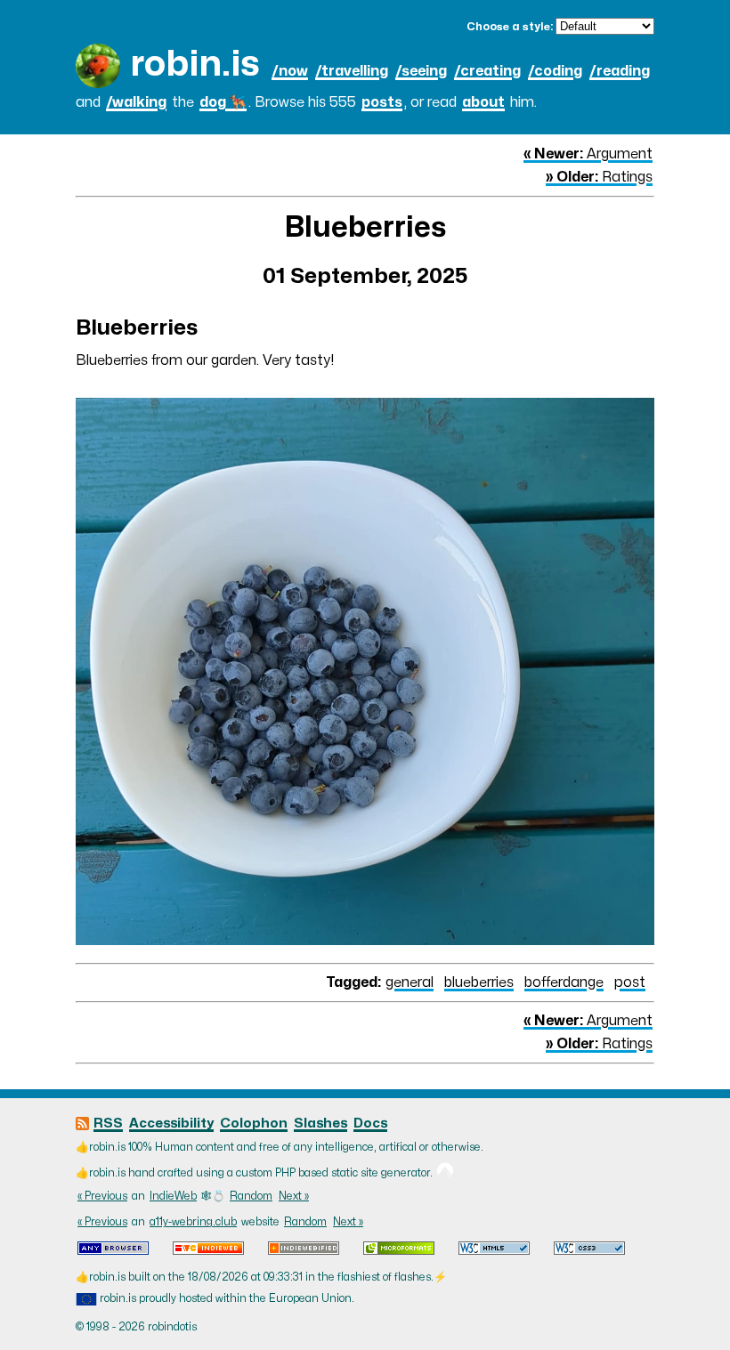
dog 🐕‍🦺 (223, 102)
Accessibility (171, 1123)
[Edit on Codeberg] (445, 1173)
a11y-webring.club (193, 1222)
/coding (555, 71)
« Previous (102, 1196)
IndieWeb (173, 1196)
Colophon (254, 1123)
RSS (108, 1123)
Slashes (320, 1123)
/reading (619, 71)
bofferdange (564, 982)
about (483, 102)
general (409, 982)
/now (290, 71)
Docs (370, 1123)
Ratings (599, 177)
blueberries (479, 982)
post (629, 982)
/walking (136, 102)
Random (251, 1196)
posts (381, 102)
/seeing (421, 71)
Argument (588, 154)
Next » (294, 1196)
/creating (487, 71)
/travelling (351, 71)
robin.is (195, 64)
